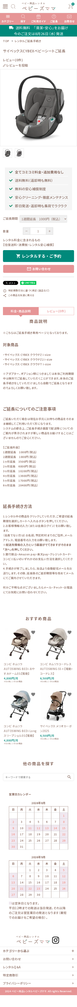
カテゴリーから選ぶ (16, 951)
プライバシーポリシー (17, 983)
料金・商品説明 (21, 311)
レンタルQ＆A (12, 967)
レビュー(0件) (56, 311)
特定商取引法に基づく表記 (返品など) (26, 290)
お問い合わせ (39, 269)
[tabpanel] (38, 107)
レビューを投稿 (17, 65)
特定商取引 (10, 975)
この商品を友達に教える (18, 295)
